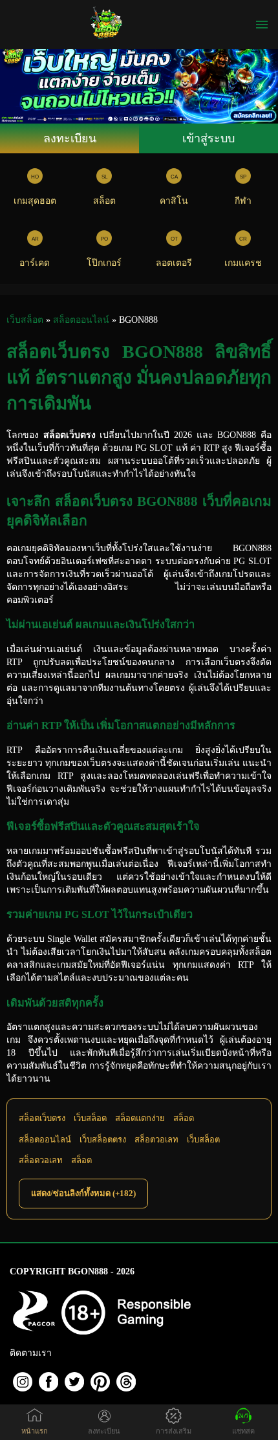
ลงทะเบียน (69, 138)
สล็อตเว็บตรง (42, 1118)
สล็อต (104, 201)
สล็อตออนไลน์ (45, 1139)
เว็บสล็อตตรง (103, 1139)
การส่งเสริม (173, 1431)
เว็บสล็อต (90, 1118)
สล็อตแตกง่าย (140, 1118)
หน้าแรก (34, 1431)
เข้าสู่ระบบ (208, 138)
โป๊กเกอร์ (104, 263)
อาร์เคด (34, 263)
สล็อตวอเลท (156, 1139)
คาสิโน (174, 201)
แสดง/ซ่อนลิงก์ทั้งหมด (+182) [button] (83, 1193)
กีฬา (243, 201)
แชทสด (243, 1431)
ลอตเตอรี (174, 263)
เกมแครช (243, 263)
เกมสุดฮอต (35, 201)
